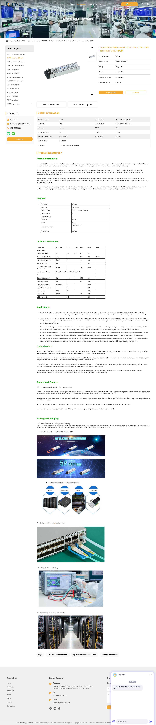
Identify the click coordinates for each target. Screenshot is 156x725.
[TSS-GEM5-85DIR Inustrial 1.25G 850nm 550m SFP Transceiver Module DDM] (61, 70)
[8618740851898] (59, 709)
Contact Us (11, 706)
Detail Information (51, 104)
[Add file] (113, 721)
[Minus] (150, 675)
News (9, 698)
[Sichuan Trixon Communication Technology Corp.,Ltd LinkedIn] (54, 709)
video (91, 4)
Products (17, 41)
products (81, 4)
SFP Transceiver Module (30, 41)
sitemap (30, 723)
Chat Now (19, 139)
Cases (9, 702)
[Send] (150, 721)
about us (71, 4)
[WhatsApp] (8, 134)
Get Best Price (111, 92)
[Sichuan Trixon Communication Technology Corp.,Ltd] (17, 4)
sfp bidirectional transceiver (84, 655)
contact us (111, 4)
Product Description (83, 104)
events (99, 4)
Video (9, 694)
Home (61, 4)
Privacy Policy (21, 723)
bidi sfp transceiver (109, 655)
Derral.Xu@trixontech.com (20, 124)
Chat (131, 4)
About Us (10, 691)
